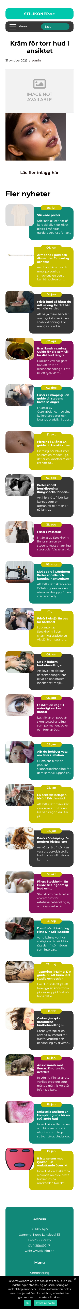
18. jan (51, 1058)
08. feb (51, 1011)
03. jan (51, 787)
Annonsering (39, 1273)
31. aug (51, 524)
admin (36, 60)
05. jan (51, 744)
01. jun (51, 294)
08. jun (51, 654)
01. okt (51, 874)
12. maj (51, 964)
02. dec (51, 387)
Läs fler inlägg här (39, 172)
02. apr (51, 341)
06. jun (51, 247)
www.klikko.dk (43, 1251)
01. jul (51, 611)
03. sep (51, 478)
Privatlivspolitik (45, 1303)
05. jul (51, 208)
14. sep (51, 921)
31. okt (51, 434)
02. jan (51, 831)
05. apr (51, 698)
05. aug (51, 564)
